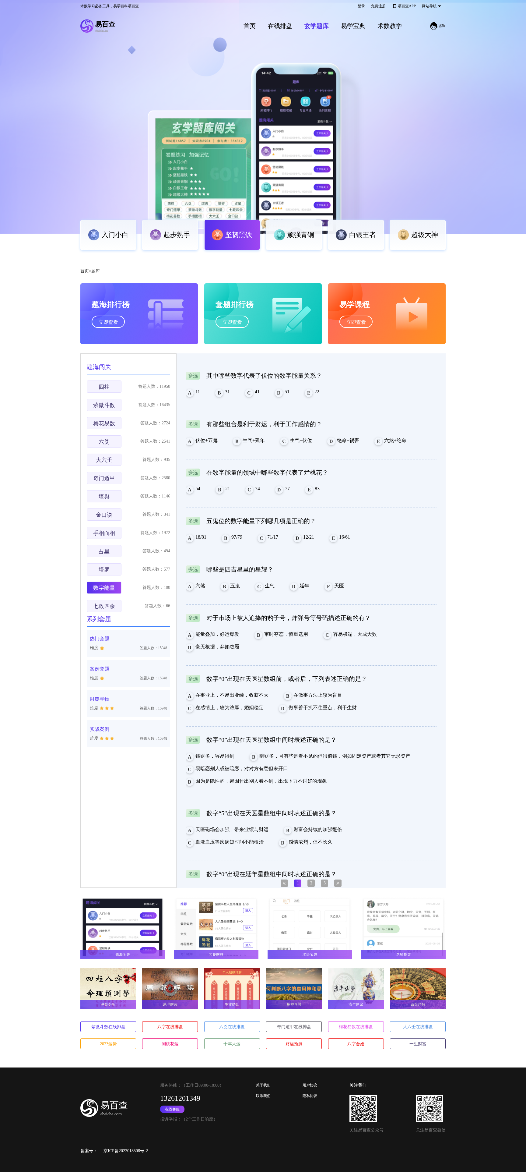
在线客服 (172, 1109)
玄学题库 (316, 26)
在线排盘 (280, 26)
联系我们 (263, 1096)
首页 (250, 26)
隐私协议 (310, 1096)
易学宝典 (353, 26)
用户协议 (310, 1085)
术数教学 (389, 26)
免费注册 (378, 6)
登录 (361, 6)
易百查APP (407, 6)
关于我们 (263, 1085)
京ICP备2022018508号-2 (125, 1151)
